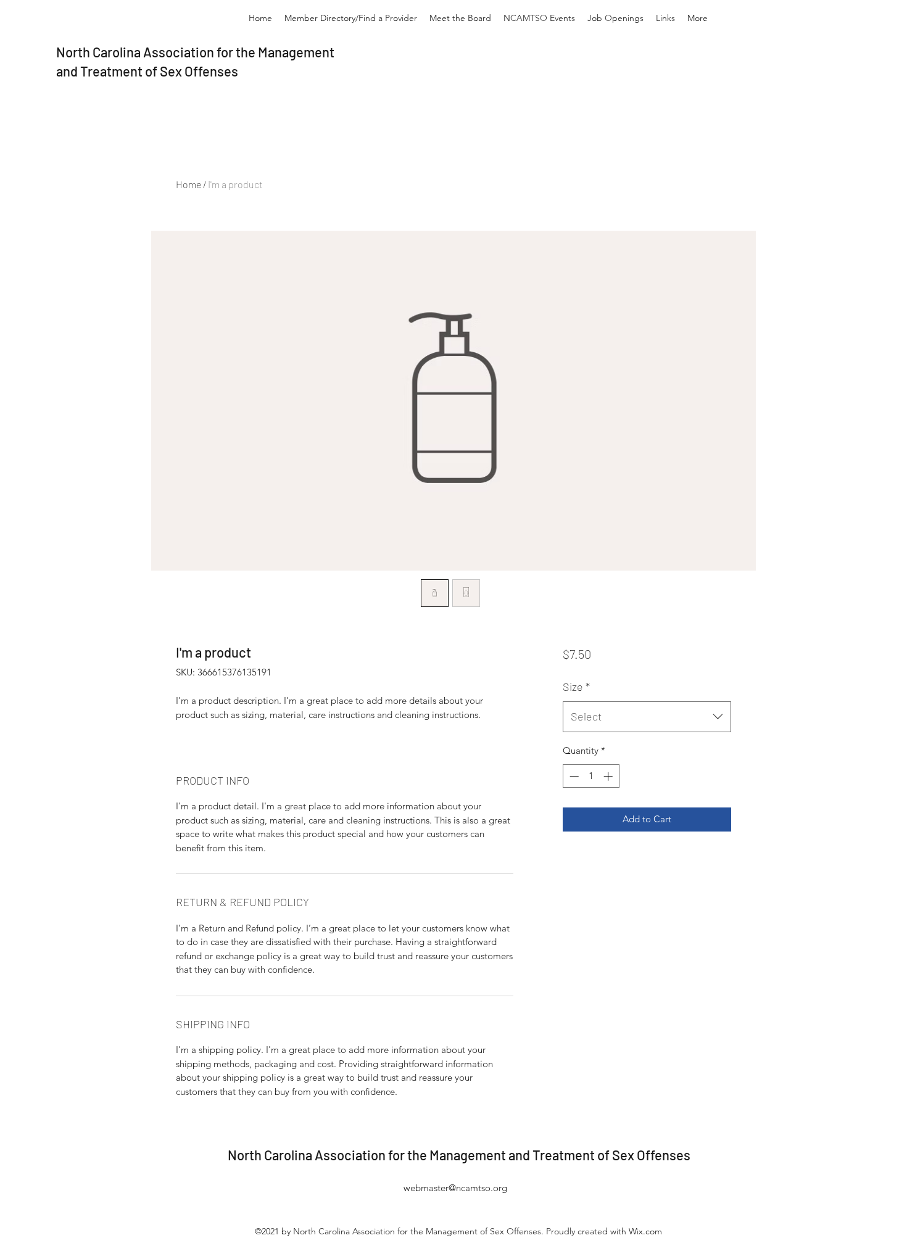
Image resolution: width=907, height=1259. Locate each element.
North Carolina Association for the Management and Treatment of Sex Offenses (459, 1155)
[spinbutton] (591, 776)
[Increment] (609, 776)
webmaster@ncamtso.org (455, 1188)
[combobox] (647, 716)
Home (188, 184)
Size (576, 686)
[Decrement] (573, 776)
